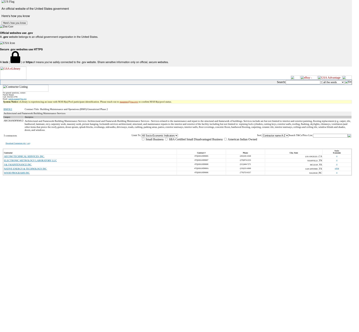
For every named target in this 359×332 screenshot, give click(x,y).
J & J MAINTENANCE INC (18, 164)
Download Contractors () (18, 143)
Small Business (154, 139)
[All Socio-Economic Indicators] (199, 135)
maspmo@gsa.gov (129, 101)
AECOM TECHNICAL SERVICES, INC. (24, 156)
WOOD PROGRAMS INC (17, 172)
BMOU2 (8, 109)
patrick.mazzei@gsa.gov (17, 99)
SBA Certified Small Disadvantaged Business (195, 139)
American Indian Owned (242, 139)
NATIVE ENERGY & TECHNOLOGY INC (25, 168)
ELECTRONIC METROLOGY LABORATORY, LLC (30, 160)
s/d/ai (337, 168)
